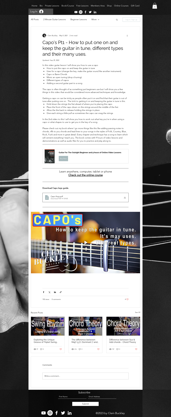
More (94, 19)
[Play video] (85, 242)
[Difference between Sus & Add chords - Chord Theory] (123, 326)
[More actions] (127, 35)
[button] (117, 19)
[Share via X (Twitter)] (49, 292)
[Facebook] (85, 12)
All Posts (35, 19)
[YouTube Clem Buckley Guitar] (76, 12)
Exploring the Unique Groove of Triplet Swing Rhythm (45, 340)
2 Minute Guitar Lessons (54, 19)
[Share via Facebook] (43, 292)
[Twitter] (90, 12)
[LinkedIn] (95, 12)
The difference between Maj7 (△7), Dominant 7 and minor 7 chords (84, 340)
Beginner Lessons (78, 19)
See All (137, 312)
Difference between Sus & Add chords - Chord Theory (122, 340)
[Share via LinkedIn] (55, 292)
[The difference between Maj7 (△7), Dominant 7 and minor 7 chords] (85, 326)
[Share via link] (61, 292)
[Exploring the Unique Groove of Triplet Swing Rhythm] (48, 326)
